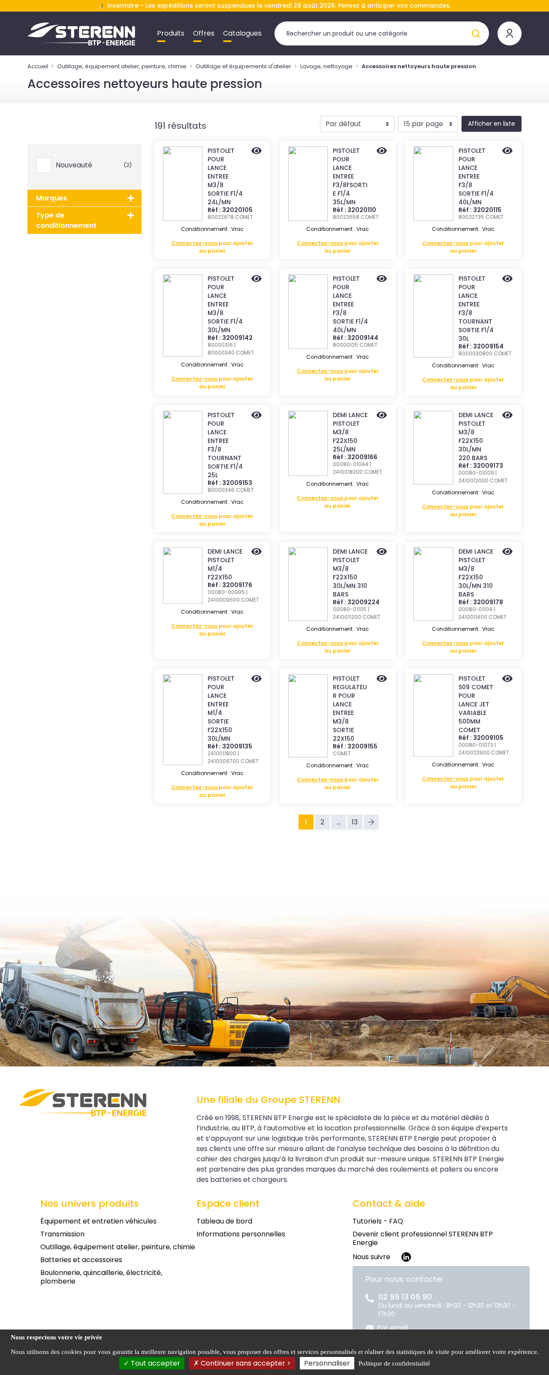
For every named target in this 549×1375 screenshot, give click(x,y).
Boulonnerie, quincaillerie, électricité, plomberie (101, 1277)
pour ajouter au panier (212, 246)
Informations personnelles (240, 1234)
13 (355, 822)
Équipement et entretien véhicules (98, 1221)
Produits (170, 33)
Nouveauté (92, 165)
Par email (392, 1328)
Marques (51, 198)
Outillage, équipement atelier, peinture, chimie (122, 66)
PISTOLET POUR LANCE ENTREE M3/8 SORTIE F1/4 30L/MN (225, 304)
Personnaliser (327, 1363)
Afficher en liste (491, 123)
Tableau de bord (224, 1221)
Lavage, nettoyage (326, 66)
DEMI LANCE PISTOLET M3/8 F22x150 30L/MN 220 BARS (476, 436)
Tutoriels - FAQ (378, 1221)
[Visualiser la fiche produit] (256, 151)
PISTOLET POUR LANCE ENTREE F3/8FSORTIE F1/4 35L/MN (350, 176)
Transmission (62, 1234)
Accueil (37, 66)
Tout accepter (154, 1363)
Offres (203, 33)
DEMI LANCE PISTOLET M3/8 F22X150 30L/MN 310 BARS (350, 573)
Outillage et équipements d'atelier (243, 66)
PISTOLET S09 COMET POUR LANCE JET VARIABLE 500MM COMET (476, 704)
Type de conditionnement (66, 220)
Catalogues (242, 33)
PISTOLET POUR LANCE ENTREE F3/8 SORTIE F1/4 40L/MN (476, 176)
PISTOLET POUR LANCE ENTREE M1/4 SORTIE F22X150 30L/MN (221, 708)
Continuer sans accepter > (245, 1363)
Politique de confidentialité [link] (394, 1363)
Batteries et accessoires (81, 1260)
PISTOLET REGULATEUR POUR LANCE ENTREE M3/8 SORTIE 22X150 (350, 708)
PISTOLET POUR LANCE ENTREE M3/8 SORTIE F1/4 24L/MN (225, 176)
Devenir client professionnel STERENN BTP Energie (423, 1238)
